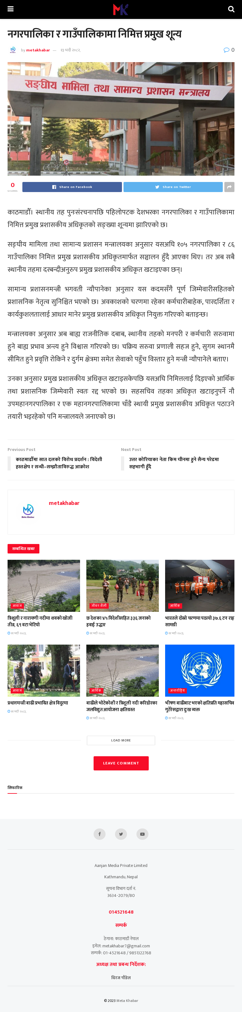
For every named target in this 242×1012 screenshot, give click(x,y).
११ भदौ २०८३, (18, 633)
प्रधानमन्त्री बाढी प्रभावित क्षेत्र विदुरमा (38, 703)
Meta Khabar (127, 1000)
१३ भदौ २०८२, (70, 50)
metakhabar (38, 50)
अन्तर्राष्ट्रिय (177, 690)
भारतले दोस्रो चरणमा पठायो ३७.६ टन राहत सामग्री (201, 621)
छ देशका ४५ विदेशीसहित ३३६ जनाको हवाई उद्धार (118, 621)
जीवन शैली (99, 606)
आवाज (17, 606)
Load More (121, 740)
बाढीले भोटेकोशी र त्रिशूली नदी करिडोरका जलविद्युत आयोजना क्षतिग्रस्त (121, 706)
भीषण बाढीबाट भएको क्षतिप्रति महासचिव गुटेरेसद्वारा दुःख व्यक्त (199, 706)
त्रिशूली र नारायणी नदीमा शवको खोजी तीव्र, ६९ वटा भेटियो (40, 621)
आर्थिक (175, 606)
